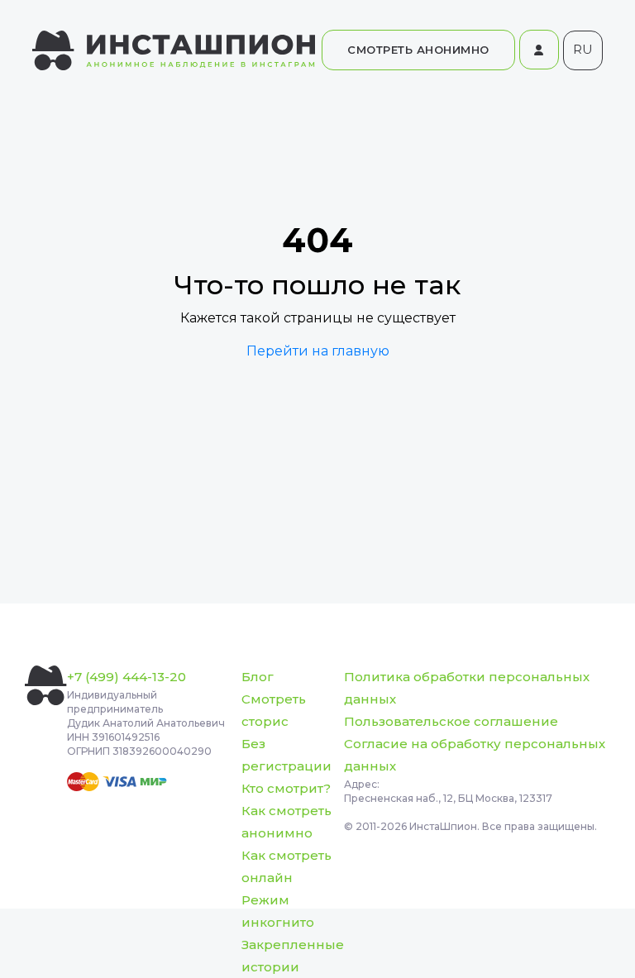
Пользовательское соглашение (451, 721)
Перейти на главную (317, 351)
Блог (257, 677)
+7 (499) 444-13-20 (126, 677)
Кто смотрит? (286, 788)
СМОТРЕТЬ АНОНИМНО (418, 49)
